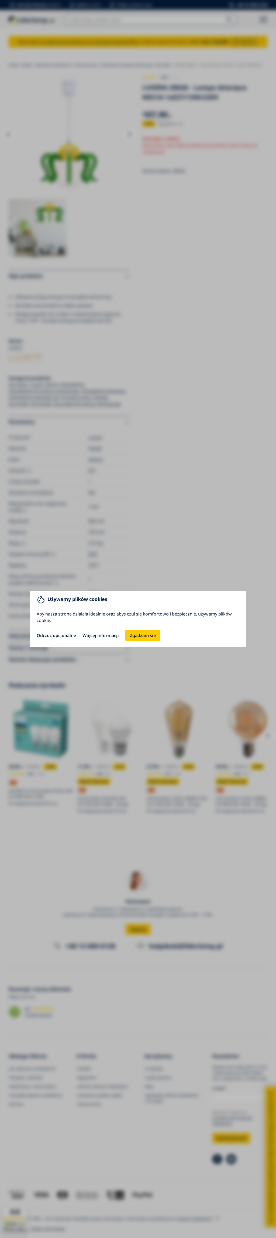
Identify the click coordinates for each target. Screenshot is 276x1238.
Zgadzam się (143, 635)
